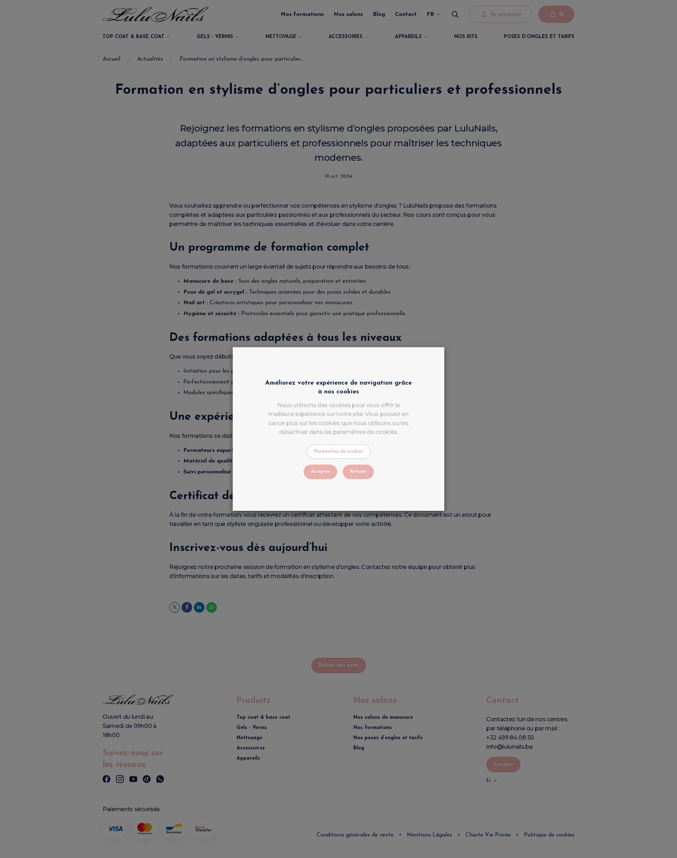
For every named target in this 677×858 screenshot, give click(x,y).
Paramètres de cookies (338, 451)
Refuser (358, 472)
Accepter (320, 472)
